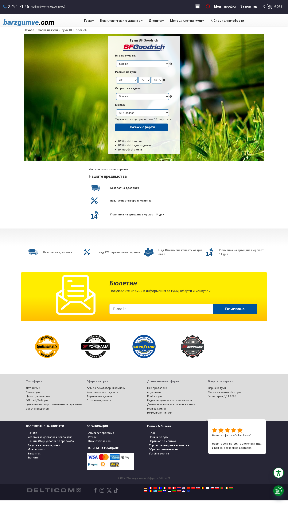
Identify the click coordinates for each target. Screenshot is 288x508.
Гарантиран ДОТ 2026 (222, 396)
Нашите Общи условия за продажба (51, 441)
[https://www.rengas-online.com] (207, 488)
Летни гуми (33, 388)
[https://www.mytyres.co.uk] (183, 488)
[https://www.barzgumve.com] (160, 491)
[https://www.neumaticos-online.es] (188, 488)
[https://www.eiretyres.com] (226, 488)
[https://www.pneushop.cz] (212, 488)
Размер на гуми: (126, 72)
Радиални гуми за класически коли (169, 400)
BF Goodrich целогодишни (135, 145)
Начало (32, 432)
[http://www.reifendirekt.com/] (188, 491)
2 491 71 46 (18, 6)
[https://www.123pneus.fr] (150, 488)
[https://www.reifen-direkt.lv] (179, 491)
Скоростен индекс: (128, 88)
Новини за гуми (158, 437)
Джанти (155, 21)
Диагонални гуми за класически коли (171, 404)
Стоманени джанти (99, 400)
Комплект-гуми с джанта (120, 21)
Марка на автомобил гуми (224, 392)
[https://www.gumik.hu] (231, 488)
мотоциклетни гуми (159, 412)
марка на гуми (217, 388)
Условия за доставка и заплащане (50, 437)
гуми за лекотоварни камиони (106, 388)
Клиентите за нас (99, 441)
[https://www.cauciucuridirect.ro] (150, 491)
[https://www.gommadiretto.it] (164, 488)
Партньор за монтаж (162, 441)
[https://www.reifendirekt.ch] (155, 488)
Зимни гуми (33, 392)
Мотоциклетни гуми (186, 21)
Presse (92, 437)
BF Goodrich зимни (130, 149)
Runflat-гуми (154, 396)
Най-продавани (157, 388)
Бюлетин (33, 457)
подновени (154, 392)
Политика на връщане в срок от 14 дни (137, 214)
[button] (278, 473)
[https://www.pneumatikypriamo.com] (217, 488)
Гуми (88, 21)
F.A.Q (152, 432)
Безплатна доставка (124, 187)
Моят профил (36, 449)
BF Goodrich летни (130, 141)
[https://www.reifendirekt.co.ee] (169, 491)
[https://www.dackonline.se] (160, 488)
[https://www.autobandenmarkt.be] (202, 488)
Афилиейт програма (101, 432)
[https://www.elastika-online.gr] (155, 491)
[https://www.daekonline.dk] (174, 488)
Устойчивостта (159, 453)
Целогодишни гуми (38, 396)
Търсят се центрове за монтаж (169, 445)
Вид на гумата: (125, 55)
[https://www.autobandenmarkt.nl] (179, 488)
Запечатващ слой (37, 408)
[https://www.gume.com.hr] (164, 491)
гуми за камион (157, 408)
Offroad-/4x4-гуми (37, 400)
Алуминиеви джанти (100, 396)
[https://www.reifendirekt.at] (193, 488)
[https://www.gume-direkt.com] (198, 488)
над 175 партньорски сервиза (131, 200)
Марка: (120, 104)
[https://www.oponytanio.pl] (145, 491)
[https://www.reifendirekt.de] (145, 488)
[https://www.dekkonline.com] (169, 488)
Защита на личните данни (44, 445)
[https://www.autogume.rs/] (183, 491)
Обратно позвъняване (163, 449)
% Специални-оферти (227, 21)
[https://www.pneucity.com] (221, 488)
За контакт (35, 453)
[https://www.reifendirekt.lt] (174, 491)
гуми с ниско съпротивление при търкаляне (54, 404)
